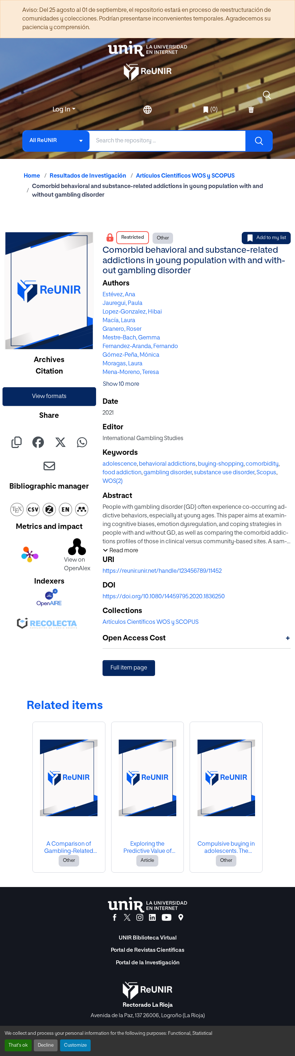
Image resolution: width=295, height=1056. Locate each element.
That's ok (18, 1045)
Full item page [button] (128, 668)
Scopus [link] (266, 473)
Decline (46, 1045)
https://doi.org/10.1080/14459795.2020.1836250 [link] (164, 597)
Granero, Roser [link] (122, 329)
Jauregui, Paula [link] (122, 303)
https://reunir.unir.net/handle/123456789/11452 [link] (162, 571)
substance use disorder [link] (224, 473)
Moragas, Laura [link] (122, 364)
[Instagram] (139, 918)
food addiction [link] (122, 473)
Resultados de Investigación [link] (88, 176)
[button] (267, 95)
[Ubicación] (180, 918)
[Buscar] (258, 141)
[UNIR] (147, 905)
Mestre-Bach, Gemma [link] (131, 338)
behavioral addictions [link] (167, 464)
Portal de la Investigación (148, 962)
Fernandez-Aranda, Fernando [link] (140, 346)
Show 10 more (121, 384)
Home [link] (32, 176)
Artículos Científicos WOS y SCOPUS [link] (185, 176)
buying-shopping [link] (221, 464)
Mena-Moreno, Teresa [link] (131, 372)
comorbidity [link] (262, 464)
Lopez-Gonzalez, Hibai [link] (132, 312)
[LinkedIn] (152, 918)
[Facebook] (114, 918)
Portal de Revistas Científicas (147, 950)
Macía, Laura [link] (119, 321)
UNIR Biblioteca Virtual (148, 938)
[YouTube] (167, 918)
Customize (75, 1045)
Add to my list (271, 238)
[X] (127, 918)
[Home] (147, 48)
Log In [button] (62, 109)
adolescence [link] (120, 464)
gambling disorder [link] (168, 473)
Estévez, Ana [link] (119, 295)
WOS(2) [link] (113, 481)
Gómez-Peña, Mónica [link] (131, 355)
